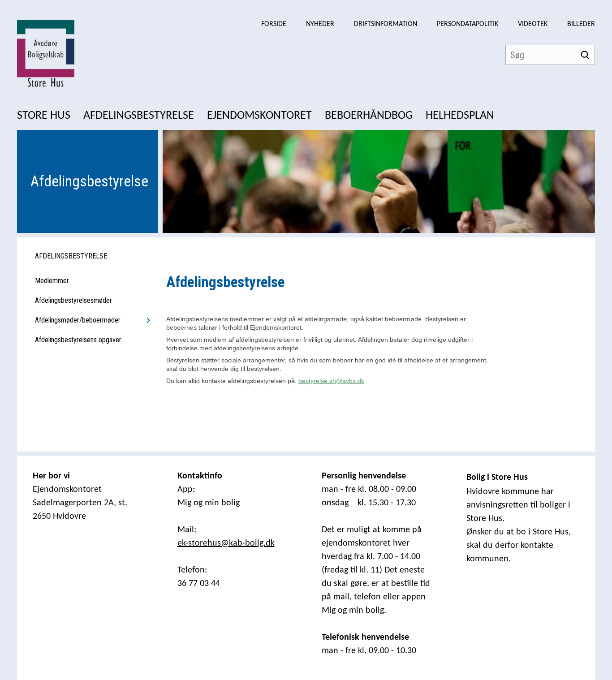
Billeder (581, 24)
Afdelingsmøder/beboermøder (78, 320)
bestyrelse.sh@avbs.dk (331, 380)
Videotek (532, 24)
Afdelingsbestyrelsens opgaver (78, 340)
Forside (273, 24)
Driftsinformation (385, 24)
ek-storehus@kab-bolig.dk (226, 543)
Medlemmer (52, 280)
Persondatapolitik (467, 24)
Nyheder (320, 24)
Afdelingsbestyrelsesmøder (73, 300)
